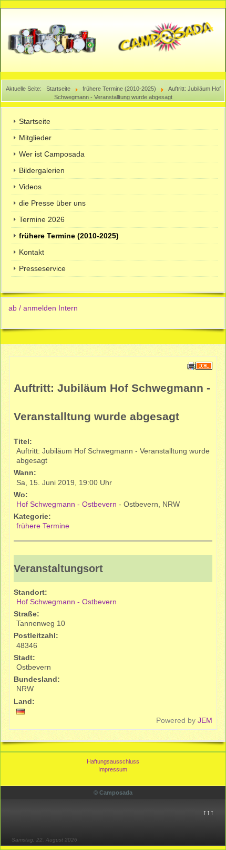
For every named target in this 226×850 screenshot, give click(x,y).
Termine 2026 (42, 219)
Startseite (34, 121)
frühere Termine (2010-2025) (69, 235)
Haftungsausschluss (113, 761)
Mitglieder (35, 137)
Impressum (112, 769)
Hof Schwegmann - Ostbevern (66, 504)
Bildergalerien (42, 170)
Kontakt (31, 252)
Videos (30, 186)
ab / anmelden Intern (43, 308)
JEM (205, 720)
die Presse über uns (52, 203)
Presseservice (42, 268)
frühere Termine (42, 525)
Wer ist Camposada (52, 154)
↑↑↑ (208, 812)
